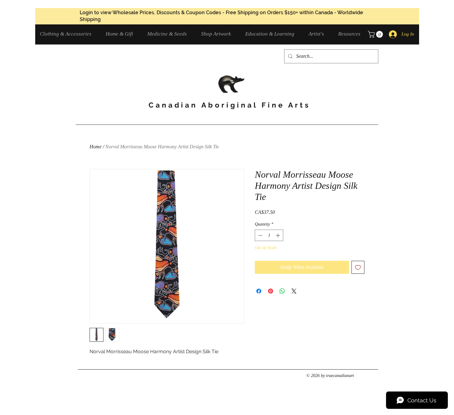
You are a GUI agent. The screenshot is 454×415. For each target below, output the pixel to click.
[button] (68, 34)
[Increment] (278, 235)
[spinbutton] (269, 235)
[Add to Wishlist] (357, 267)
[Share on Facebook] (259, 291)
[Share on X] (294, 291)
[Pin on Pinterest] (270, 291)
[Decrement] (259, 235)
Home (96, 146)
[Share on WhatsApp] (282, 291)
